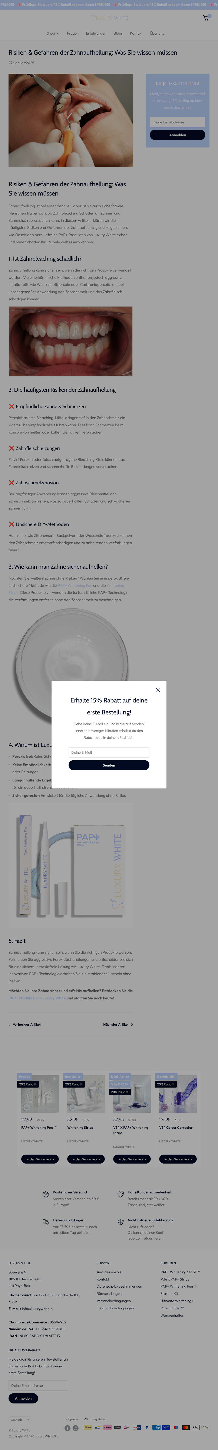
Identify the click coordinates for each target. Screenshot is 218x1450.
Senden (109, 765)
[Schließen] (158, 689)
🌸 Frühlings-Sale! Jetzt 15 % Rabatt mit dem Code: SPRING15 (141, 4)
